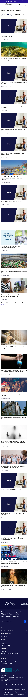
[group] (9, 604)
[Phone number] (20, 5)
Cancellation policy (5, 680)
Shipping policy (4, 679)
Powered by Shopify (12, 675)
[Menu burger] (2, 4)
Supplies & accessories (7, 630)
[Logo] (9, 4)
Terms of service (19, 677)
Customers (4, 636)
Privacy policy (4, 677)
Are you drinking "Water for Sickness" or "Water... (13, 302)
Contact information (13, 679)
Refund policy (11, 677)
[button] (25, 621)
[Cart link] (25, 5)
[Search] (23, 5)
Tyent (6, 675)
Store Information (6, 633)
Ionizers (3, 628)
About (3, 639)
